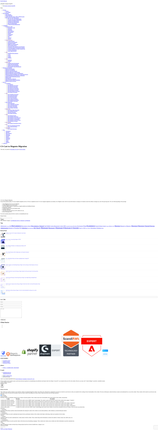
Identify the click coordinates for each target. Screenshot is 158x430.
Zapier (7, 141)
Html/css (110, 226)
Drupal (9, 55)
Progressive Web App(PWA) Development (16, 46)
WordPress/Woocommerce (13, 53)
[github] (9, 2)
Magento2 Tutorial (144, 226)
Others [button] (1, 422)
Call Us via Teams (4, 428)
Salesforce (10, 60)
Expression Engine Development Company (16, 47)
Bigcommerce (10, 32)
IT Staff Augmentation (12, 50)
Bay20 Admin (22, 149)
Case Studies (7, 12)
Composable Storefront (69, 226)
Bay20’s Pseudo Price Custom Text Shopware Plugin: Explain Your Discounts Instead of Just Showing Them (22, 271)
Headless (107, 226)
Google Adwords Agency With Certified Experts (14, 16)
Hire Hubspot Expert (12, 115)
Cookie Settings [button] (3, 382)
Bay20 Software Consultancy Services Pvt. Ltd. (25, 378)
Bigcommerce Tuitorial (37, 226)
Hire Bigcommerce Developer (14, 91)
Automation (7, 127)
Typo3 (9, 54)
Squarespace (10, 34)
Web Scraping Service (12, 45)
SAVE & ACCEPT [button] (4, 425)
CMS (6, 52)
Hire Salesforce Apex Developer (14, 120)
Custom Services (11, 41)
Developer (75, 226)
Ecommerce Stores (6, 360)
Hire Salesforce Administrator (13, 118)
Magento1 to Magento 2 (125, 226)
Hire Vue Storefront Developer (14, 125)
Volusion (9, 37)
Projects (4, 10)
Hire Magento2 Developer (13, 85)
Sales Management (30, 228)
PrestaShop (10, 30)
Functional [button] (2, 408)
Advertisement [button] (3, 418)
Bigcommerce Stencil (26, 226)
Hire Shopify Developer (12, 92)
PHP (13, 228)
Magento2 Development (10, 70)
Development (80, 226)
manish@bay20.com (7, 372)
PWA (6, 124)
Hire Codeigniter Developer (13, 104)
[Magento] (4, 2)
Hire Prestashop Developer (13, 90)
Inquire (2, 219)
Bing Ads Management (12, 23)
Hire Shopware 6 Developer (13, 88)
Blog (4, 130)
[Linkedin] (6, 2)
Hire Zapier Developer (12, 128)
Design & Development (12, 42)
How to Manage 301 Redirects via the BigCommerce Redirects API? (16, 245)
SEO (35, 228)
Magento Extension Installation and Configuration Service (16, 74)
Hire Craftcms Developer (13, 98)
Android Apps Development (13, 63)
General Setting (98, 226)
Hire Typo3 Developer (12, 97)
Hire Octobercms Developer (13, 100)
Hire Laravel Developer (12, 105)
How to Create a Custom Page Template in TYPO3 (13, 239)
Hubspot (9, 61)
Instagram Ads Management (13, 21)
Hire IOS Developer (12, 112)
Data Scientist (8, 122)
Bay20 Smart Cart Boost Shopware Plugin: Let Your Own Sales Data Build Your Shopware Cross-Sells (21, 290)
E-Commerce (8, 83)
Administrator (3, 226)
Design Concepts (6, 361)
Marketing (11, 228)
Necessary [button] (2, 394)
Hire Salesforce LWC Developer (14, 117)
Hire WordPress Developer (13, 94)
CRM (6, 58)
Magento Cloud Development (11, 71)
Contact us (5, 143)
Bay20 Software (3, 1)
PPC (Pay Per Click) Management (12, 17)
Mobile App (7, 62)
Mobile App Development (13, 44)
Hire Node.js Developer (12, 106)
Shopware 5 (51, 228)
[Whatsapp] (1, 2)
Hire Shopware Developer (13, 87)
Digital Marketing (8, 15)
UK (82, 228)
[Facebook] (5, 2)
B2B (10, 226)
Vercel (87, 228)
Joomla (9, 56)
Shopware (10, 28)
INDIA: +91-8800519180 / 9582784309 (11, 367)
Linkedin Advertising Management (14, 20)
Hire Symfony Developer (13, 107)
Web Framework (8, 102)
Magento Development (7, 67)
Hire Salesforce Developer (13, 116)
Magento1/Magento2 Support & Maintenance (14, 73)
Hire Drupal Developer (12, 96)
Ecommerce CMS (8, 26)
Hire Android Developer (12, 111)
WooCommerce (11, 31)
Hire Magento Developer (13, 86)
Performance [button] (2, 411)
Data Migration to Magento (10, 78)
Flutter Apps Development (13, 64)
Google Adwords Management (14, 24)
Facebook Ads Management (13, 22)
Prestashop (8, 135)
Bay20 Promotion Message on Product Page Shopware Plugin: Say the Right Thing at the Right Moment (21, 277)
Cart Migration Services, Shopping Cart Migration (20, 220)
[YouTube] (10, 2)
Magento (7, 132)
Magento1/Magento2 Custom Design (12, 72)
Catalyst (61, 226)
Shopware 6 (60, 228)
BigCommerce (9, 133)
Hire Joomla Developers (12, 95)
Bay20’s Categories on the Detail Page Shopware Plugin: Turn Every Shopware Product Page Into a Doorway (22, 264)
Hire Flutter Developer (12, 113)
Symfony (9, 35)
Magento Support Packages (10, 81)
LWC (113, 226)
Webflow (9, 57)
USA (84, 228)
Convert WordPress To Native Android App (16, 48)
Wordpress (8, 137)
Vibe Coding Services (12, 51)
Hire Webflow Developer (13, 101)
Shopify (9, 33)
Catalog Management (55, 226)
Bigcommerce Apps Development (14, 66)
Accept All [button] (9, 382)
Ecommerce (8, 131)
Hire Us (4, 82)
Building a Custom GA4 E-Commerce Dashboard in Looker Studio (16, 233)
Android (8, 226)
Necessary (4, 395)
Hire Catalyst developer (12, 126)
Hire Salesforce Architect (13, 121)
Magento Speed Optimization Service (12, 76)
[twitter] (8, 2)
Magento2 (134, 226)
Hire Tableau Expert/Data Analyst (14, 123)
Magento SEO (8, 77)
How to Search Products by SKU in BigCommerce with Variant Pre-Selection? (17, 252)
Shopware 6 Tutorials (71, 228)
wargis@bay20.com (7, 373)
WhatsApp (10, 428)
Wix (9, 36)
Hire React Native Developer (13, 110)
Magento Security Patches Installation (12, 80)
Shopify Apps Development (13, 65)
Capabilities (5, 25)
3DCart (9, 38)
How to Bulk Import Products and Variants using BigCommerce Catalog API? (17, 258)
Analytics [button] (2, 415)
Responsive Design (11, 43)
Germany (104, 226)
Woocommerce (93, 228)
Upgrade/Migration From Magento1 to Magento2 (15, 75)
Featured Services (8, 40)
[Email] (3, 2)
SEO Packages (6, 13)
